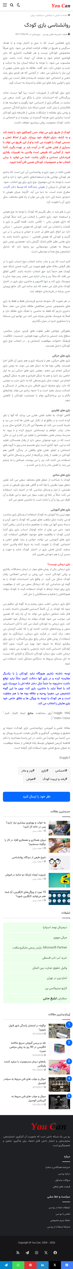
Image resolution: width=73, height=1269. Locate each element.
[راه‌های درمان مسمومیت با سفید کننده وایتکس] (59, 1067)
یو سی (66, 1137)
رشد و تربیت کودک (54, 779)
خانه (65, 15)
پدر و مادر (27, 770)
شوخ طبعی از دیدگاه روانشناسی (29, 857)
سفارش (55, 998)
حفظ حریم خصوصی (60, 1220)
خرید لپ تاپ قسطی (54, 958)
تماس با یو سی (63, 1214)
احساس (60, 770)
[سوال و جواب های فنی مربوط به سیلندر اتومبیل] (59, 1084)
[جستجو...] (12, 6)
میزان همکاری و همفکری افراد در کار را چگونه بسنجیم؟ (25, 842)
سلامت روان (37, 15)
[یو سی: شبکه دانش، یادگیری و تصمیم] (54, 5)
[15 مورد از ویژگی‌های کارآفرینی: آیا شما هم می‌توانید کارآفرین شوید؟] (59, 897)
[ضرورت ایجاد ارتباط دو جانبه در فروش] (59, 880)
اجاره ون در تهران (57, 978)
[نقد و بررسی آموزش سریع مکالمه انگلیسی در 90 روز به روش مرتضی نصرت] (59, 1048)
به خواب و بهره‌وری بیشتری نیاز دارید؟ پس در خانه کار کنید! (26, 825)
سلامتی (48, 15)
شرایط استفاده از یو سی (58, 1227)
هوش (30, 779)
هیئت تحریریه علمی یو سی (55, 34)
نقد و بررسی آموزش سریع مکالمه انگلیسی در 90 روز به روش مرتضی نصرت (28, 1047)
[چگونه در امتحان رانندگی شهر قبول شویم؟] (59, 1031)
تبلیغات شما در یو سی (59, 1207)
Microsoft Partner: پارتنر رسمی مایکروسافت (39, 948)
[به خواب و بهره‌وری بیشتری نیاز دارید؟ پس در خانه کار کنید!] (59, 828)
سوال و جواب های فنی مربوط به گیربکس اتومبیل (28, 1098)
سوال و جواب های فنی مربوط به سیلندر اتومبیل (25, 1081)
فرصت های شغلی (61, 1187)
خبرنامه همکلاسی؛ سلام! (58, 1167)
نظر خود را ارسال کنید (36, 796)
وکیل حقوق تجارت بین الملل (50, 968)
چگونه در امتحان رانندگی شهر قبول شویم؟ (27, 1028)
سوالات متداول (62, 1180)
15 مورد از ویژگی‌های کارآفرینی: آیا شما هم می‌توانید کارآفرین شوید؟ (25, 894)
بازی (43, 770)
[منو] (5, 6)
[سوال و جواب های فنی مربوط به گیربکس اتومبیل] (59, 1102)
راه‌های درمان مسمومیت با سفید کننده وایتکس (25, 1064)
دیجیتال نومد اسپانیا (55, 927)
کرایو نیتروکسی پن (56, 988)
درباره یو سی (64, 1174)
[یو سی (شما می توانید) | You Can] (36, 1125)
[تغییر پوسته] (18, 6)
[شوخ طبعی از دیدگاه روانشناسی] (59, 863)
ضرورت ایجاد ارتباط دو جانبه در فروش (25, 875)
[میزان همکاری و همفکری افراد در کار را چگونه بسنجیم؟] (59, 845)
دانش (57, 15)
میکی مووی (60, 938)
